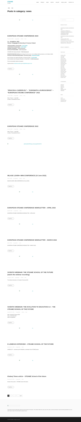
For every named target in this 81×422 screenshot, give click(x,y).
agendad (17, 38)
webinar (62, 90)
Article (62, 84)
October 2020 (63, 72)
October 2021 (63, 62)
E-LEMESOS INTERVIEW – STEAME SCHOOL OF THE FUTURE (30, 344)
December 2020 (63, 71)
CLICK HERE (24, 45)
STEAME (10, 1)
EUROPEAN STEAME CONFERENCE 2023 (22, 36)
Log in (62, 97)
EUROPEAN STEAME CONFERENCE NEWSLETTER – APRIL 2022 (31, 208)
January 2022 (63, 58)
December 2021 (63, 59)
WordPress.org (63, 101)
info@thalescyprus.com (27, 63)
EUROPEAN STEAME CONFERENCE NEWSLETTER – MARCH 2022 (32, 240)
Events (22, 38)
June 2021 (62, 65)
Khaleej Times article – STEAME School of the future (26, 376)
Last (21, 395)
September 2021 (64, 63)
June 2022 (62, 56)
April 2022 (62, 57)
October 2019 (63, 77)
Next (18, 396)
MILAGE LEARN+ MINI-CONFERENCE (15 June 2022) (26, 175)
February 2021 (63, 69)
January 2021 (63, 70)
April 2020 (62, 73)
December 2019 (63, 76)
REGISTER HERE (35, 55)
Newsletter (63, 89)
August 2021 (63, 64)
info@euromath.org (18, 63)
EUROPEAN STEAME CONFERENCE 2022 (22, 126)
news (25, 38)
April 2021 (62, 66)
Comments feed (63, 100)
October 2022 (63, 55)
